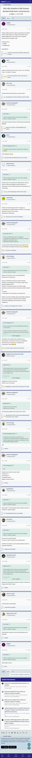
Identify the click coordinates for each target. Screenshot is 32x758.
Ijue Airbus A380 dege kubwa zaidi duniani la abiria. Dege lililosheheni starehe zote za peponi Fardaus (16, 721)
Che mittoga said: (7, 322)
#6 (29, 169)
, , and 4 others (16, 128)
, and (14, 216)
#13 (29, 429)
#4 (29, 109)
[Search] (30, 1)
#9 (29, 262)
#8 (29, 229)
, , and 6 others (16, 191)
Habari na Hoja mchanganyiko (11, 696)
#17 (29, 561)
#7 (29, 204)
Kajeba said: (6, 365)
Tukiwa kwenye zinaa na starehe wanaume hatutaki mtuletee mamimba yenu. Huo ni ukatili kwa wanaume (16, 710)
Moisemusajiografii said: (9, 146)
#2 (29, 66)
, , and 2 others (17, 416)
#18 (29, 600)
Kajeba (12, 14)
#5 (29, 141)
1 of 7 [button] (3, 18)
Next (8, 18)
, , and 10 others (17, 97)
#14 (29, 460)
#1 (29, 29)
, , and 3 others (15, 157)
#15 (29, 495)
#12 (29, 398)
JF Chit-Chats (7, 688)
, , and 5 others (18, 53)
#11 (29, 360)
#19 (29, 619)
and (11, 250)
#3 (29, 89)
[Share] (27, 29)
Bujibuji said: (6, 403)
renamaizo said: (7, 233)
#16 (29, 525)
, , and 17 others (13, 306)
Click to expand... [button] (16, 336)
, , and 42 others (17, 76)
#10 (29, 318)
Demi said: (5, 114)
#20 (29, 650)
